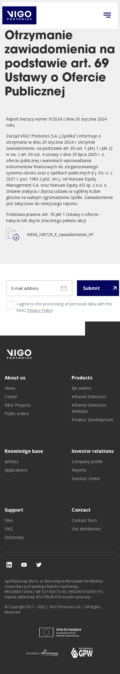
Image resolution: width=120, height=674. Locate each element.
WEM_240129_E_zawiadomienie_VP (60, 234)
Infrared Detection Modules (89, 408)
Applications (16, 470)
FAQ (9, 529)
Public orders (17, 413)
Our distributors (86, 529)
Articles (11, 461)
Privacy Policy (40, 310)
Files (9, 520)
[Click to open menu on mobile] (107, 15)
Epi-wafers (81, 388)
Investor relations (93, 451)
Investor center (86, 478)
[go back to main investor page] (19, 15)
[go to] (19, 354)
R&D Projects (18, 405)
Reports (79, 470)
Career (11, 396)
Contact (81, 510)
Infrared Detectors (89, 396)
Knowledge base (24, 451)
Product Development (92, 419)
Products (82, 377)
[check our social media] (9, 565)
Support (14, 510)
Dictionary (14, 537)
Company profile (87, 461)
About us (15, 377)
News (10, 388)
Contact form (84, 520)
